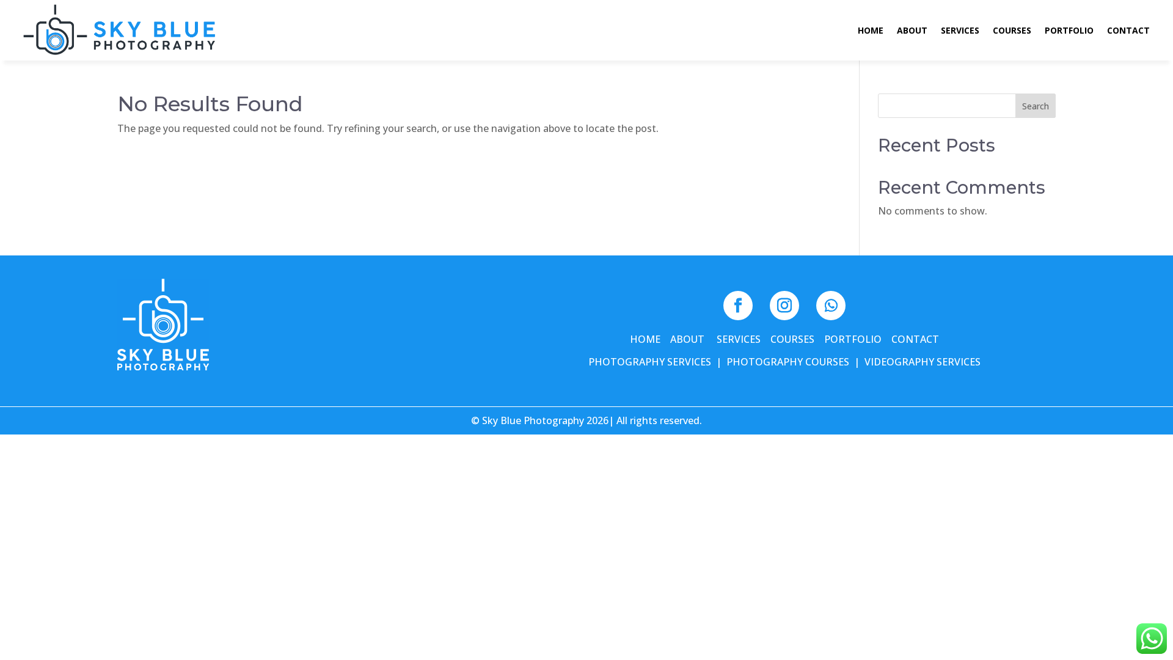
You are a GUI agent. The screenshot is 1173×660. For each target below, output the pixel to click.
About (912, 31)
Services (960, 31)
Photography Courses (787, 362)
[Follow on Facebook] (738, 305)
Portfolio (1069, 31)
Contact (1128, 31)
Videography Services (922, 362)
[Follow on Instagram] (784, 305)
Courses (1012, 31)
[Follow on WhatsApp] (831, 305)
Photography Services (649, 362)
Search (1035, 106)
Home (870, 31)
